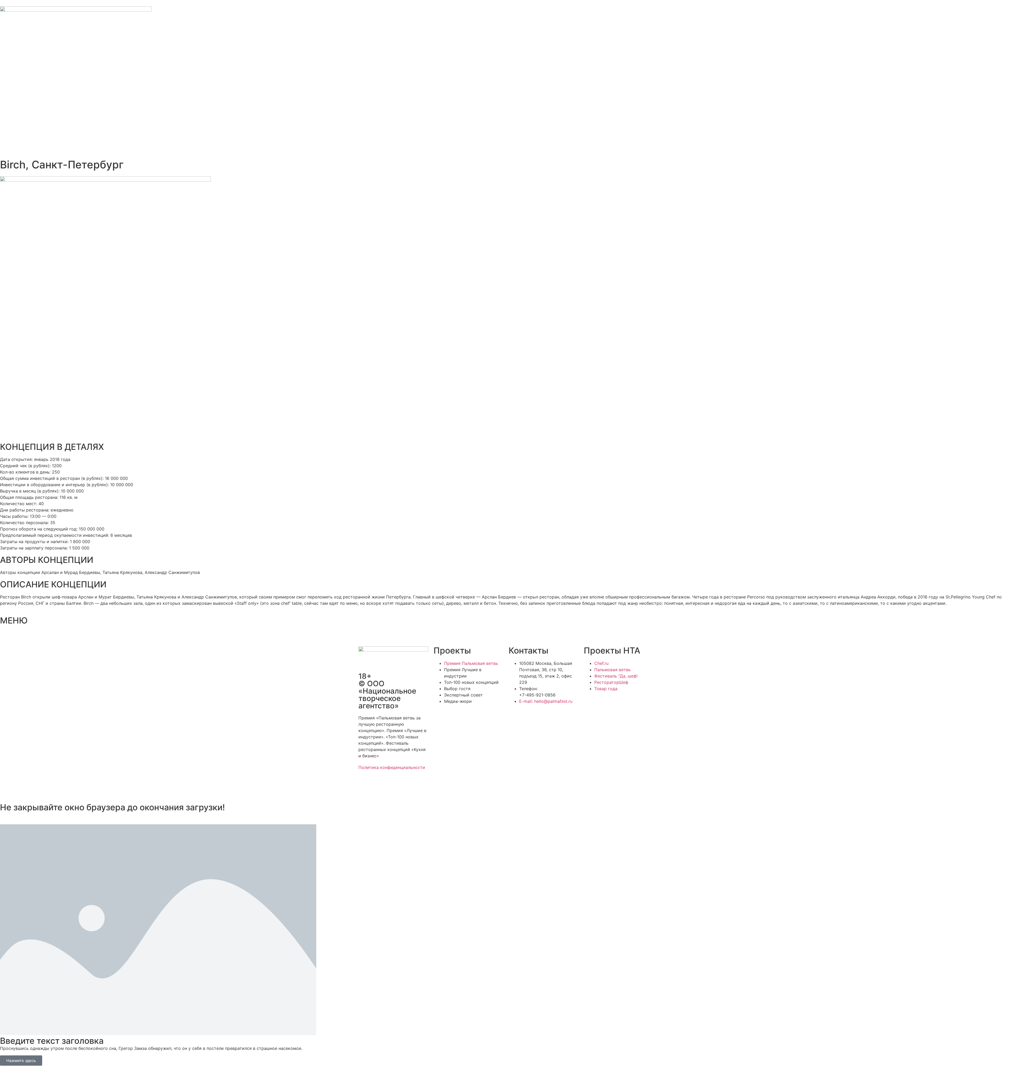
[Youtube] (408, 786)
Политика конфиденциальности (391, 767)
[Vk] (394, 786)
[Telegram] (379, 786)
